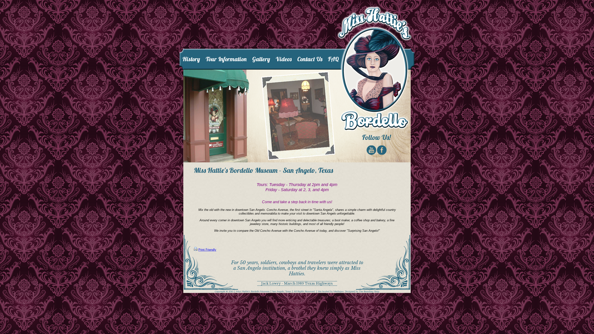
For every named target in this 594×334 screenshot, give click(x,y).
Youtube (371, 150)
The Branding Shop (369, 291)
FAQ (333, 59)
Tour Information (226, 59)
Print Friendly (207, 249)
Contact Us (309, 59)
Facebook (382, 150)
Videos (284, 59)
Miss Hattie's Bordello (374, 69)
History (191, 59)
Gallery (261, 59)
